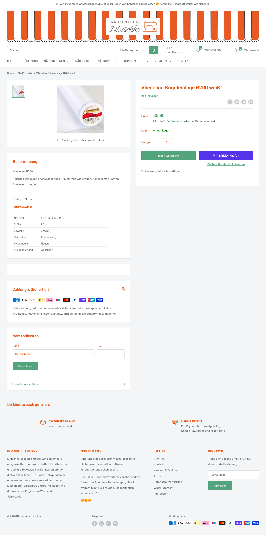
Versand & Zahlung (166, 470)
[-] (157, 142)
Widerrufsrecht (164, 487)
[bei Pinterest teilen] (236, 102)
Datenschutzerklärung (168, 481)
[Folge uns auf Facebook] (94, 523)
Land (16, 345)
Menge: (146, 142)
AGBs (157, 476)
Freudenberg (150, 96)
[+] (176, 142)
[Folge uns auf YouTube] (115, 523)
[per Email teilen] (250, 102)
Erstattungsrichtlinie (25, 384)
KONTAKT (184, 60)
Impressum (161, 493)
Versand (176, 121)
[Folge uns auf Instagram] (101, 523)
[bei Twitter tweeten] (243, 102)
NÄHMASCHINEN (54, 60)
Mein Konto (173, 52)
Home (10, 73)
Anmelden (220, 485)
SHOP (10, 60)
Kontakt (159, 464)
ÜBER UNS (31, 60)
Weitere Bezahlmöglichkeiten (226, 164)
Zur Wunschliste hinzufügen (162, 171)
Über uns (159, 458)
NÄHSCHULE (83, 60)
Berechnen (25, 366)
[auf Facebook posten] (230, 102)
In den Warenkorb (168, 155)
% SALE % (161, 60)
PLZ (99, 345)
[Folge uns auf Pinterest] (108, 523)
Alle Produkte (25, 73)
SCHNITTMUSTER (133, 60)
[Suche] (153, 50)
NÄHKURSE (105, 60)
